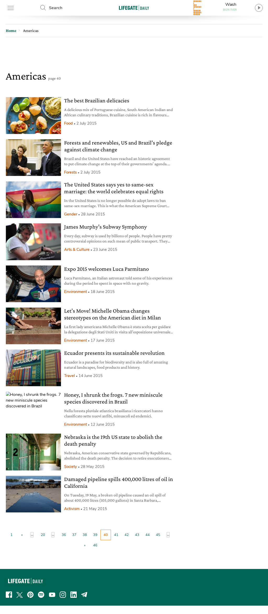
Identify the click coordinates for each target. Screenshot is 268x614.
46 (95, 545)
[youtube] (52, 594)
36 (64, 535)
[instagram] (63, 594)
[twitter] (19, 594)
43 (137, 535)
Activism (72, 508)
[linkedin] (73, 594)
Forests (70, 172)
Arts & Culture (77, 249)
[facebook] (9, 594)
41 (116, 535)
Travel (69, 375)
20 (43, 535)
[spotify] (41, 594)
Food (68, 123)
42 (127, 535)
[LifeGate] (134, 7)
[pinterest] (30, 594)
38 (85, 535)
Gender (70, 214)
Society (70, 466)
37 (74, 535)
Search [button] (55, 8)
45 (158, 535)
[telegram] (84, 594)
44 (148, 535)
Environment (75, 291)
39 (95, 535)
